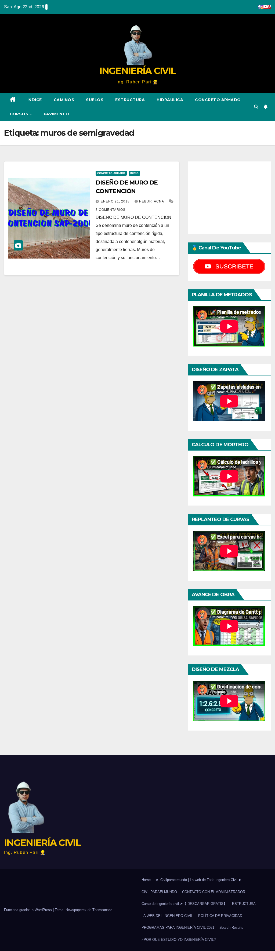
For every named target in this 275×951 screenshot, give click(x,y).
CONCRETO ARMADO (218, 99)
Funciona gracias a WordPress (28, 910)
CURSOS (20, 114)
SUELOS (94, 99)
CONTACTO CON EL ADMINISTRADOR (213, 892)
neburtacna (152, 201)
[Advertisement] (229, 197)
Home (146, 880)
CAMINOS (64, 99)
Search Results (231, 928)
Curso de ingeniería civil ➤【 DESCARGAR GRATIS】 (184, 904)
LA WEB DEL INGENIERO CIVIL (167, 916)
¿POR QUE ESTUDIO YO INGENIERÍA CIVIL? (179, 940)
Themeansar (102, 910)
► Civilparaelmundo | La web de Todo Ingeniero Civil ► (199, 880)
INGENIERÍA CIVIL (137, 70)
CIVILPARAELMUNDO (159, 892)
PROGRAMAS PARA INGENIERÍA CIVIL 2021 (178, 928)
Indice (34, 99)
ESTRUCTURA (130, 99)
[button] (256, 107)
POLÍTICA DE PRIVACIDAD (220, 916)
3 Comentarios (110, 210)
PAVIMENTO (56, 114)
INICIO (134, 173)
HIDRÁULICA (170, 99)
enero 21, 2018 (116, 201)
